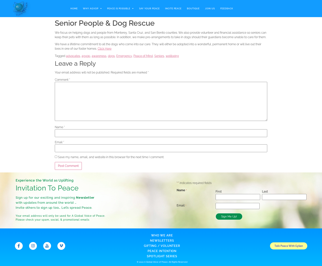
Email (59, 142)
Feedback (226, 8)
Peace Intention (162, 251)
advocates (73, 56)
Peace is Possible (118, 8)
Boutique (193, 8)
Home (74, 8)
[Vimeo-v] (61, 246)
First (219, 191)
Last (265, 191)
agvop (86, 56)
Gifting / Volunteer (162, 246)
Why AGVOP (90, 8)
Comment (62, 79)
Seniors (159, 56)
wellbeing (172, 56)
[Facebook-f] (19, 246)
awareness (99, 56)
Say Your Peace (149, 8)
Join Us (210, 8)
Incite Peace (173, 8)
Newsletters (162, 240)
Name (60, 127)
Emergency (124, 56)
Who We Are (162, 235)
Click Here (104, 48)
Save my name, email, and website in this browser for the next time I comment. (111, 157)
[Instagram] (33, 246)
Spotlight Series (162, 256)
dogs (111, 56)
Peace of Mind (143, 56)
